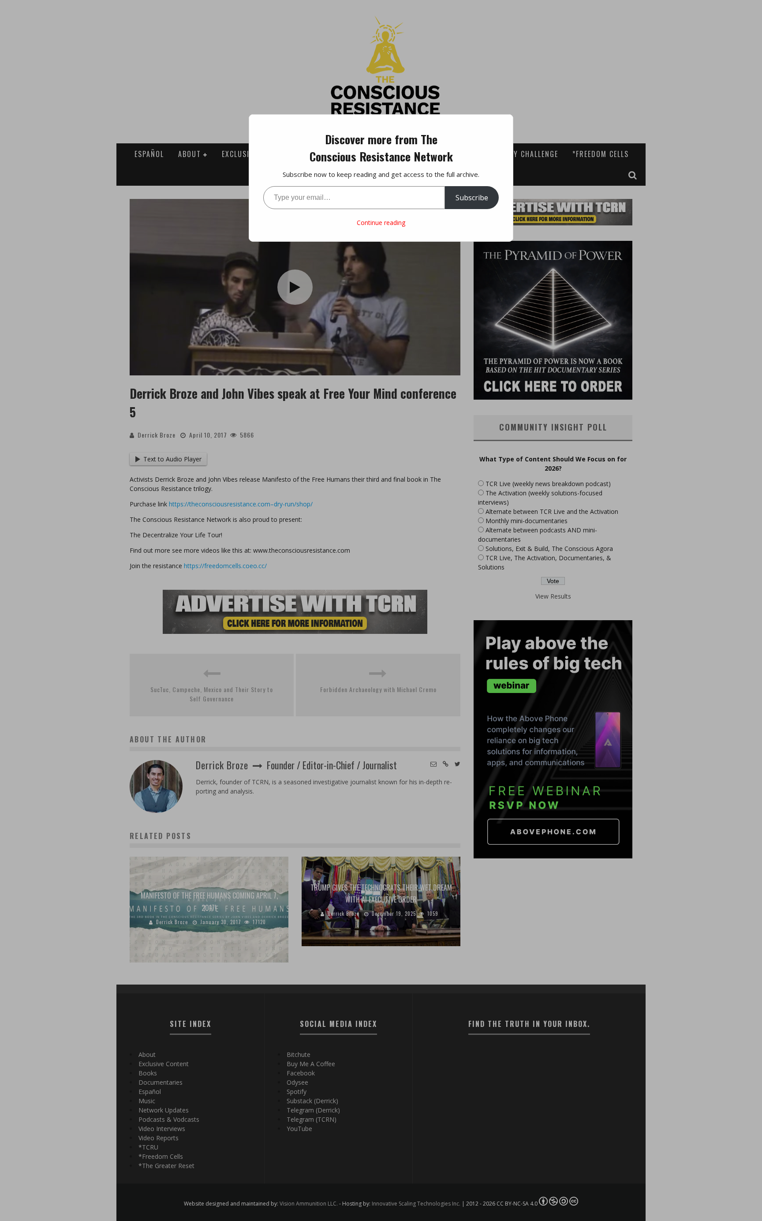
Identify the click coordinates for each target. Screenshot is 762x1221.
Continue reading (381, 222)
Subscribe (472, 197)
